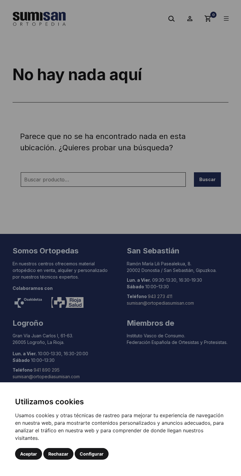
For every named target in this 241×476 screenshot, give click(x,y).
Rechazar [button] (58, 454)
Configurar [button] (92, 454)
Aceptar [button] (28, 454)
